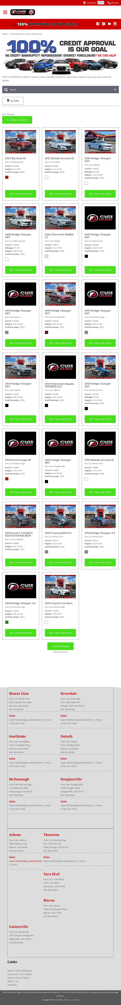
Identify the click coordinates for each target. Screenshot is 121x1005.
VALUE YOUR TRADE (18, 977)
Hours (48, 719)
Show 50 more (60, 651)
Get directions (16, 709)
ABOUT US (12, 981)
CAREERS (12, 984)
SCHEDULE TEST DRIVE (19, 974)
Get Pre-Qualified (21, 193)
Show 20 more (60, 646)
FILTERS (14, 100)
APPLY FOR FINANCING (19, 970)
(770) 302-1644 (17, 808)
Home (5, 34)
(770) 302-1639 (17, 766)
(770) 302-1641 (17, 723)
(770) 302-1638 (68, 723)
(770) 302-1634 (68, 808)
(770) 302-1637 (68, 766)
